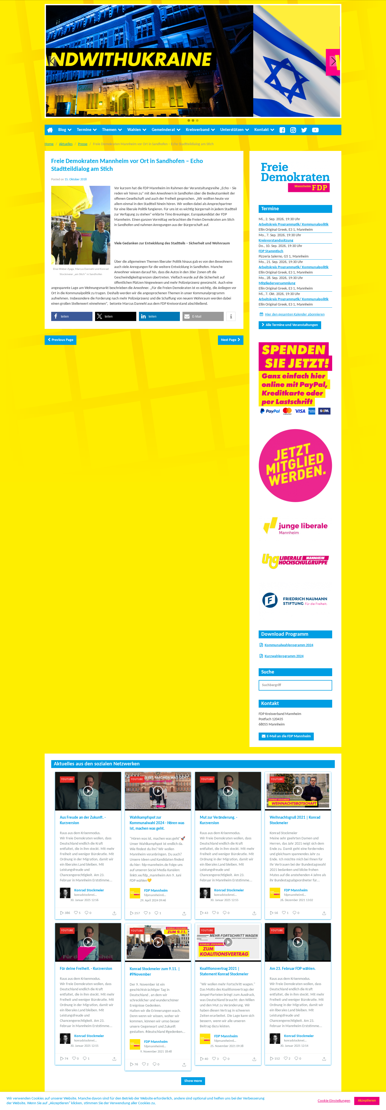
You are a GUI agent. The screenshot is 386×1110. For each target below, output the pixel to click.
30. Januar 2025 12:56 (84, 900)
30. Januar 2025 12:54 (294, 1046)
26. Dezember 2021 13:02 (296, 900)
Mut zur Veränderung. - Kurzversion (218, 820)
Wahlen (134, 130)
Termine (84, 130)
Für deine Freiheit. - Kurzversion (86, 969)
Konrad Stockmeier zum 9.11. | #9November (155, 972)
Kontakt (261, 130)
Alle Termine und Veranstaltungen (292, 325)
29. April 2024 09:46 (153, 900)
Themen (109, 130)
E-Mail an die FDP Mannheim (289, 736)
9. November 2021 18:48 (156, 1051)
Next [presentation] (333, 61)
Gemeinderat (163, 130)
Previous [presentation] (52, 61)
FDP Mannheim (156, 891)
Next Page (228, 340)
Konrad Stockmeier (89, 890)
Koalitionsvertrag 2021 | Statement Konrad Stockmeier (224, 971)
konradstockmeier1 (85, 895)
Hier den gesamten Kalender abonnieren (295, 315)
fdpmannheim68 (154, 895)
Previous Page (62, 340)
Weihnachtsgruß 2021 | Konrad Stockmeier (295, 820)
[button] (189, 121)
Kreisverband (198, 130)
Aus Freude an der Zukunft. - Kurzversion (83, 820)
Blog (62, 130)
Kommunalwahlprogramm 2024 (289, 645)
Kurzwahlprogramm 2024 (284, 656)
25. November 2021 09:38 (226, 1046)
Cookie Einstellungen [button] (334, 1101)
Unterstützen (232, 130)
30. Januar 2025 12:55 (224, 900)
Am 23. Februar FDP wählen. (293, 969)
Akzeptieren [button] (367, 1101)
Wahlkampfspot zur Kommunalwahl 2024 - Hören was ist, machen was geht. (157, 823)
